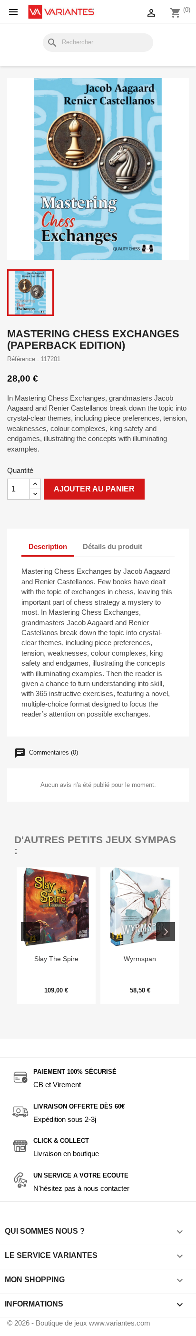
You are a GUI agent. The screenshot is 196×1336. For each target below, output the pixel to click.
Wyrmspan (140, 959)
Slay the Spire (56, 959)
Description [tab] (48, 546)
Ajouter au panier (94, 489)
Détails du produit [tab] (112, 546)
